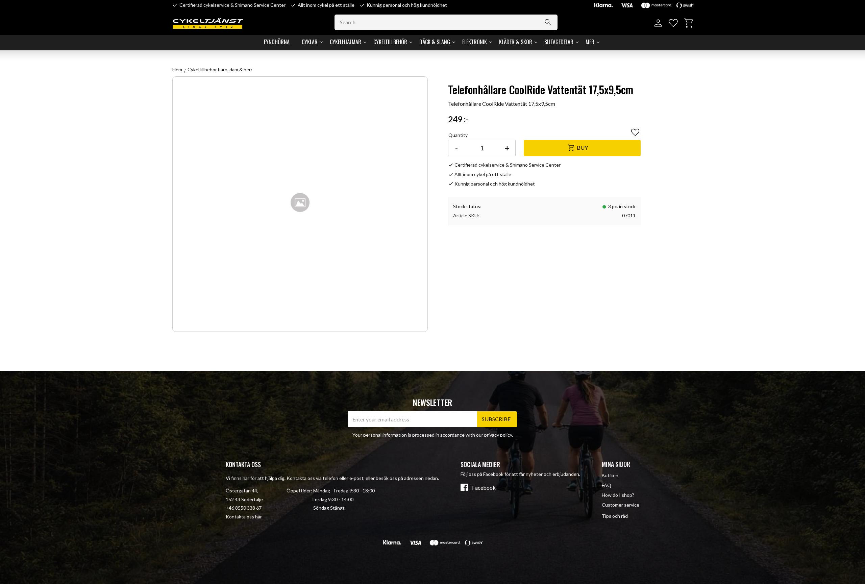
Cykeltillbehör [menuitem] (390, 42)
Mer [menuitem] (590, 42)
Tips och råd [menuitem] (615, 516)
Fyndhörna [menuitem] (277, 42)
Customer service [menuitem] (620, 505)
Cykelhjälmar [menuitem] (345, 42)
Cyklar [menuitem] (310, 42)
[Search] (548, 22)
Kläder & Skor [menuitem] (515, 42)
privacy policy (498, 435)
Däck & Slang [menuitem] (434, 42)
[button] (673, 23)
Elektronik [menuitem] (474, 42)
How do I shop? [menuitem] (618, 495)
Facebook (484, 487)
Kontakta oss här (244, 516)
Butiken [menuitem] (610, 475)
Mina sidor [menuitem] (616, 464)
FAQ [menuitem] (606, 485)
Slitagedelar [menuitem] (558, 42)
